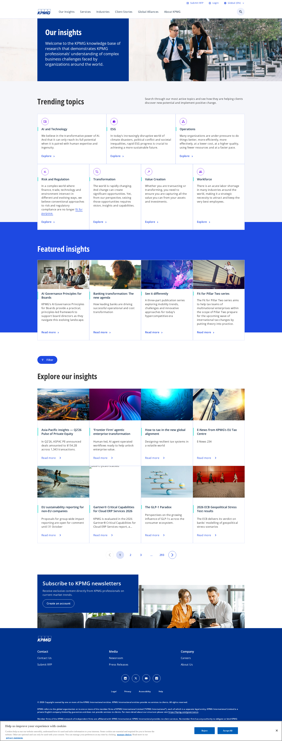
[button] (44, 665)
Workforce (204, 179)
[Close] (276, 730)
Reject (204, 730)
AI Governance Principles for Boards (61, 295)
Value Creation (155, 179)
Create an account (58, 603)
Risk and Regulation (55, 179)
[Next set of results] (172, 555)
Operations (187, 129)
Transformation (104, 179)
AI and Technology (54, 129)
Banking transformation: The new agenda (113, 295)
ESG (113, 129)
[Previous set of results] (110, 555)
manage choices (124, 734)
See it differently (156, 294)
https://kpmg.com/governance (183, 712)
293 (162, 555)
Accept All (227, 730)
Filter (47, 360)
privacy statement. (14, 737)
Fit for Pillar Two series (213, 294)
